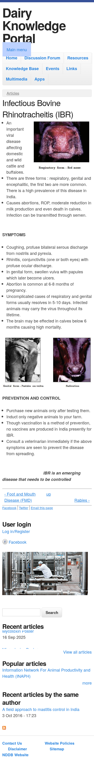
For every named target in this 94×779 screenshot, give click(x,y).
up (48, 494)
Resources (77, 58)
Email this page (42, 507)
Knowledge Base (22, 68)
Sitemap (57, 748)
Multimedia (16, 79)
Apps (39, 79)
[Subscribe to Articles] (4, 728)
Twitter (23, 507)
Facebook (9, 507)
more (87, 683)
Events (52, 68)
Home (11, 58)
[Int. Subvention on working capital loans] (47, 574)
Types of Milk (14, 671)
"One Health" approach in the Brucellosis (39, 711)
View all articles (77, 652)
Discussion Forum (42, 58)
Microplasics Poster (20, 633)
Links (71, 68)
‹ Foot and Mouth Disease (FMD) (20, 497)
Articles (13, 93)
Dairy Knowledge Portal (34, 25)
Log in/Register (16, 531)
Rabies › (82, 500)
